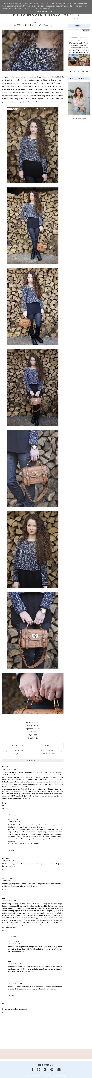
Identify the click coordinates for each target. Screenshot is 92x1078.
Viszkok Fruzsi (14, 819)
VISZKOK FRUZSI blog (35, 1076)
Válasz (4, 808)
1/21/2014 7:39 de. (9, 1006)
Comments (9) (48, 745)
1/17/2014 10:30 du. (16, 943)
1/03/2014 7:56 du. (9, 769)
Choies (37, 729)
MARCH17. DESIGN (60, 1076)
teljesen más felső (49, 77)
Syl (3, 898)
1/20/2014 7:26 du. (15, 983)
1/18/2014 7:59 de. (15, 963)
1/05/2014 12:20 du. (16, 821)
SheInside (36, 722)
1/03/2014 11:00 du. (10, 860)
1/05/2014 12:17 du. (10, 880)
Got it (53, 12)
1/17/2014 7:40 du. (9, 900)
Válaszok (14, 815)
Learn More (42, 12)
